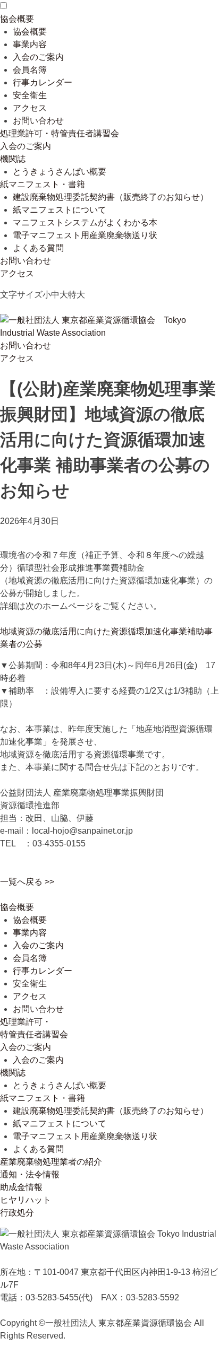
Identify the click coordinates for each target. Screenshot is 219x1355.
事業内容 (30, 44)
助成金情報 (21, 1187)
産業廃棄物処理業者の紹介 (51, 1161)
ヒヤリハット (25, 1199)
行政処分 (17, 1212)
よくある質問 (38, 247)
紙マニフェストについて (59, 209)
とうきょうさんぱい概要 (59, 171)
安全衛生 (30, 95)
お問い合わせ (38, 120)
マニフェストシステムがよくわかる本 (85, 222)
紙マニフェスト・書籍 (42, 184)
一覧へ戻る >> (27, 881)
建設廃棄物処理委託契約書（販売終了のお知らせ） (110, 197)
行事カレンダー (42, 82)
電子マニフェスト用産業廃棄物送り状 (85, 235)
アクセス (30, 107)
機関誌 (13, 158)
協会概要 (17, 18)
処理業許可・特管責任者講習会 (59, 133)
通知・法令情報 (30, 1174)
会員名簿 (30, 69)
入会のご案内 (38, 57)
